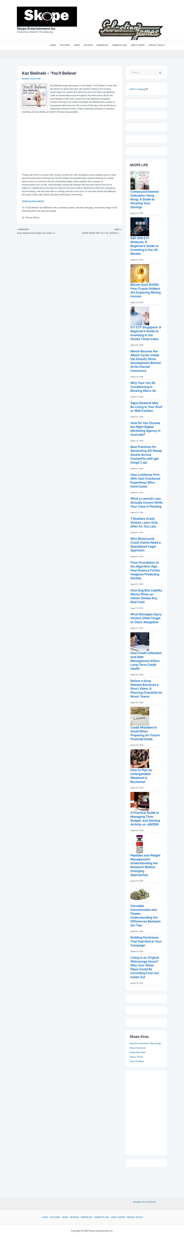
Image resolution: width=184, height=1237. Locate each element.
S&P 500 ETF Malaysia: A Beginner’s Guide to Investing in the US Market (144, 245)
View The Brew (137, 1060)
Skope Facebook (138, 1047)
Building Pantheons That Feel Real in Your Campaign (146, 940)
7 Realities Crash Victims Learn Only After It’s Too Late (144, 522)
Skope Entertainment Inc (36, 28)
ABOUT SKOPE (118, 1217)
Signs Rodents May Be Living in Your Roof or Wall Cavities (146, 406)
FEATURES (55, 1217)
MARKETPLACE (101, 1217)
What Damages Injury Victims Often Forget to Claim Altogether (146, 617)
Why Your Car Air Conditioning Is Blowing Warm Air (143, 386)
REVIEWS (74, 1217)
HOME (45, 1217)
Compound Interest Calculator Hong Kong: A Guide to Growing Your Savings (144, 198)
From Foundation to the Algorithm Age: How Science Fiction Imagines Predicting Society (145, 569)
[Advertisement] (148, 1111)
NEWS (65, 1217)
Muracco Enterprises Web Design (145, 1042)
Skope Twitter (136, 1056)
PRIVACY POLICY (135, 1217)
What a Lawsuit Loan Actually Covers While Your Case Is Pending (146, 501)
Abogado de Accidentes (144, 1202)
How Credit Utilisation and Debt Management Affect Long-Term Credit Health (146, 660)
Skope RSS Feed (137, 1051)
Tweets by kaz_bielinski (33, 200)
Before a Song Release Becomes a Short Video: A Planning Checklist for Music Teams (146, 688)
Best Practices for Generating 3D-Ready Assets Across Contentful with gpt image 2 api (146, 454)
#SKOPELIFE (86, 1217)
